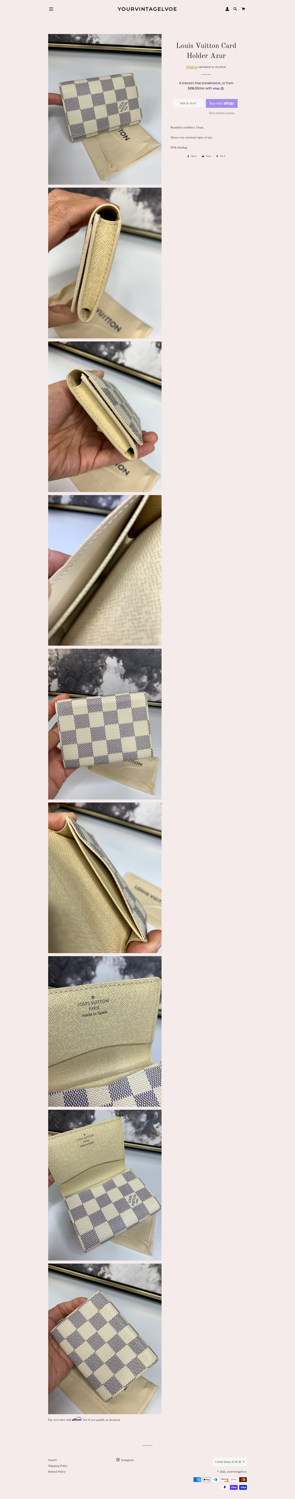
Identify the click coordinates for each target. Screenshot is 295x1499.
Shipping (191, 67)
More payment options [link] (222, 112)
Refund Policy (57, 1471)
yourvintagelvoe (147, 9)
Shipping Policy (58, 1466)
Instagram (127, 1460)
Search (52, 1460)
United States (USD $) (228, 1462)
